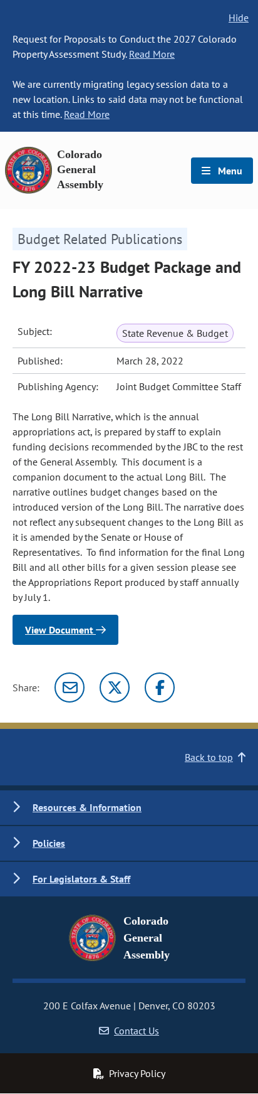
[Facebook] (160, 687)
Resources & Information (87, 807)
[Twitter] (115, 687)
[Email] (69, 687)
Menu (228, 170)
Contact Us (136, 1030)
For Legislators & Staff (81, 879)
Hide (239, 17)
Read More (152, 54)
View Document (60, 630)
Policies (49, 843)
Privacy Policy (137, 1073)
